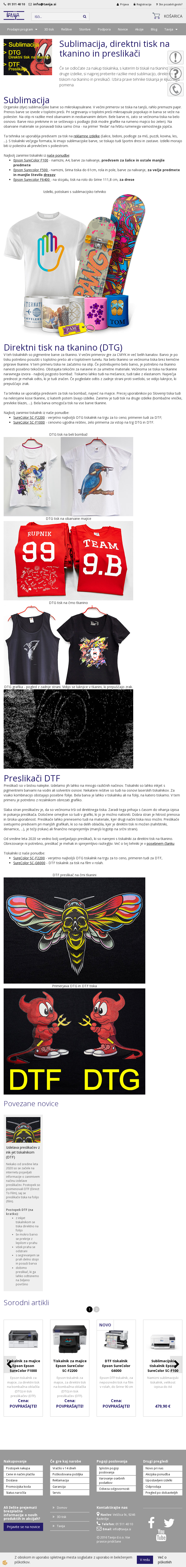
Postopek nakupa (18, 1468)
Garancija (59, 1487)
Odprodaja (153, 1487)
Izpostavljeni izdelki (159, 1480)
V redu (145, 1559)
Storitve (85, 29)
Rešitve (66, 29)
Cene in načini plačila (20, 1474)
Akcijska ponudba (158, 1474)
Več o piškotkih (165, 1559)
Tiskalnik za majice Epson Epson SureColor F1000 (23, 1366)
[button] (176, 1364)
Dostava (11, 1480)
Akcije (139, 29)
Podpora (104, 29)
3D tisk (49, 29)
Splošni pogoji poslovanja (109, 1470)
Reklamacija (61, 1480)
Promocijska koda (18, 1487)
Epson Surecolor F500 (30, 170)
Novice (123, 29)
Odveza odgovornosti (114, 1489)
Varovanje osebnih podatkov (112, 1480)
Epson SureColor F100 (30, 160)
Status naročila (16, 1493)
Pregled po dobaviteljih (162, 1493)
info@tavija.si (45, 4)
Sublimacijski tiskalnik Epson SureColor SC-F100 (162, 1366)
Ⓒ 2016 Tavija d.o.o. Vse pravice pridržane (113, 1539)
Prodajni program (20, 29)
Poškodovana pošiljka (68, 1474)
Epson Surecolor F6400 (31, 179)
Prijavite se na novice (23, 1526)
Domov (62, 1508)
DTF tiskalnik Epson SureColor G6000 (116, 1366)
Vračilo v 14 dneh (64, 1468)
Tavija (168, 29)
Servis (57, 1493)
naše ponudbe (58, 155)
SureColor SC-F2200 (29, 417)
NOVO (105, 1325)
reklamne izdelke (87, 136)
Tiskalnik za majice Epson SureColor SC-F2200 (70, 1366)
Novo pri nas (154, 1468)
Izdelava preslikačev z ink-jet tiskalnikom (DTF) (23, 1152)
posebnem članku (160, 843)
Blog (154, 29)
